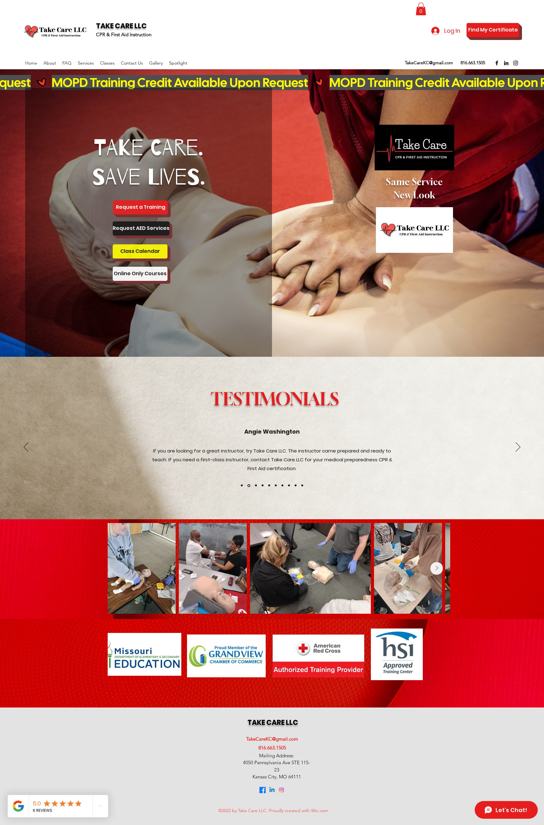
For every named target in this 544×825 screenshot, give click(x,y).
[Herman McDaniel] (255, 485)
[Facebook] (497, 63)
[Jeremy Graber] (276, 485)
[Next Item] (436, 568)
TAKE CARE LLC (121, 26)
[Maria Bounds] (289, 485)
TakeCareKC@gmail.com (429, 62)
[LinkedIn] (506, 63)
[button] (421, 9)
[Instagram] (516, 63)
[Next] (518, 447)
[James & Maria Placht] (296, 485)
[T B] (282, 485)
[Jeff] (263, 485)
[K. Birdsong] (242, 485)
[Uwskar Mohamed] (302, 485)
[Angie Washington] (248, 485)
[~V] (269, 485)
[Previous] (26, 447)
